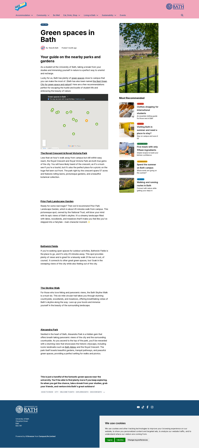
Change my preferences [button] (138, 440)
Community (42, 15)
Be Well (56, 15)
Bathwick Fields (49, 246)
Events (123, 15)
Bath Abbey (70, 347)
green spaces (78, 78)
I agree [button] (110, 440)
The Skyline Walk (50, 288)
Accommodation (23, 15)
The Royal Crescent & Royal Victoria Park (64, 153)
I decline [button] (120, 440)
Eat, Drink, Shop (70, 15)
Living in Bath (89, 15)
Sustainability (107, 15)
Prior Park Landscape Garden (57, 201)
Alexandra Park (49, 329)
